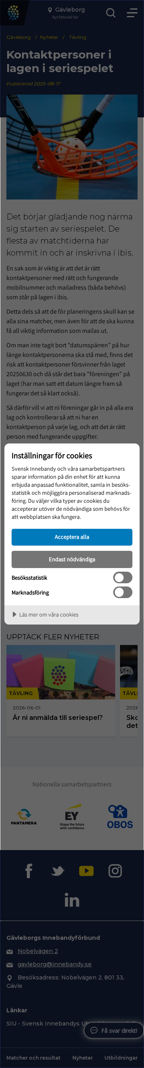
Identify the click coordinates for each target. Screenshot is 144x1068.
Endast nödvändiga (72, 559)
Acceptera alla (72, 536)
